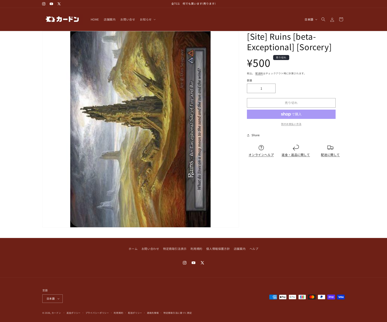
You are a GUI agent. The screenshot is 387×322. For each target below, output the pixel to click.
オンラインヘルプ (261, 155)
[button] (147, 19)
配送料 (259, 73)
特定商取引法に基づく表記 (177, 312)
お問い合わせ (150, 249)
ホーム (133, 249)
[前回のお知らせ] (134, 4)
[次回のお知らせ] (252, 4)
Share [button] (256, 135)
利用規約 (196, 249)
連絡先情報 (153, 312)
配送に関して (330, 155)
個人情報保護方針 (218, 249)
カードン (56, 312)
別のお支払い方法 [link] (291, 124)
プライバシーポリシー (97, 312)
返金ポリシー (74, 312)
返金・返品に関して (296, 155)
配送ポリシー (135, 312)
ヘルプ (254, 249)
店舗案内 (240, 249)
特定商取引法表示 (175, 249)
